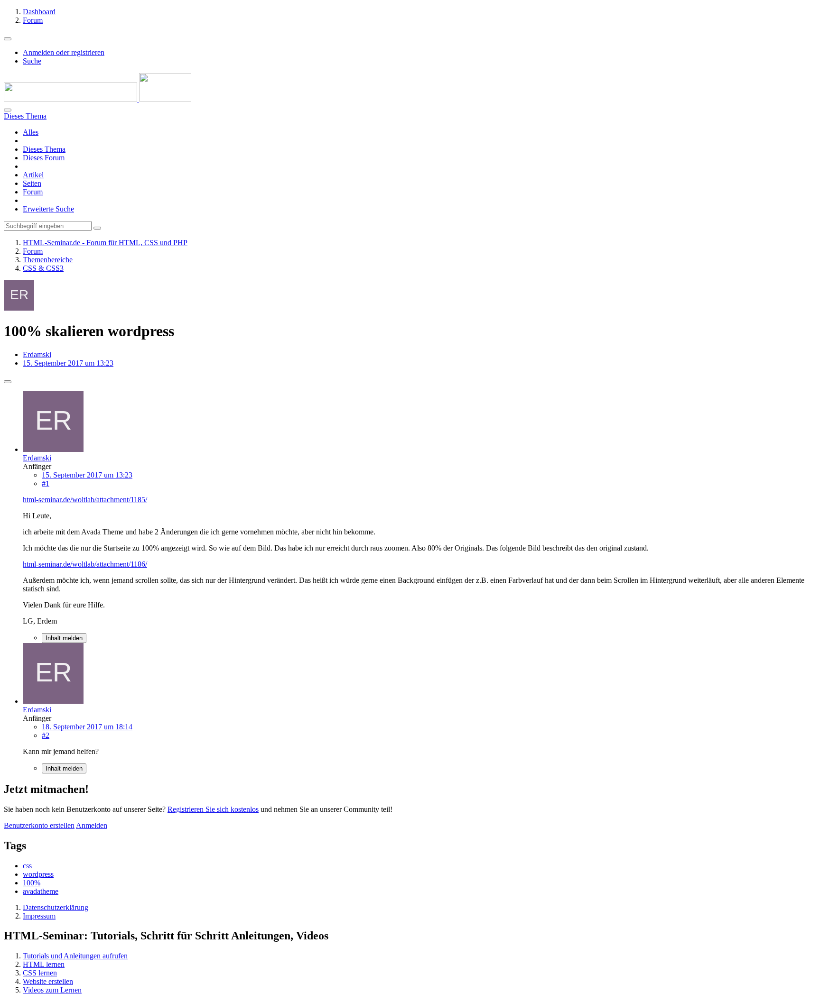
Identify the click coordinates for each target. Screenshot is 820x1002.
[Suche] (7, 110)
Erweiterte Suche (48, 209)
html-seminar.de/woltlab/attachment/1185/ (85, 500)
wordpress (38, 874)
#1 (45, 483)
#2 (45, 735)
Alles (30, 132)
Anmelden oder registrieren (63, 52)
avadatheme (40, 891)
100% (31, 883)
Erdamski (37, 354)
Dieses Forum (44, 158)
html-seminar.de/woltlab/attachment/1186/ (85, 564)
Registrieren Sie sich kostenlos (213, 809)
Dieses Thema (44, 149)
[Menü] (7, 38)
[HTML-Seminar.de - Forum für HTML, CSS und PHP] (97, 99)
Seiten (32, 183)
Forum (33, 192)
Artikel (33, 175)
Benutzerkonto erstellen (39, 825)
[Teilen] (7, 381)
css (27, 866)
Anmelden (91, 825)
